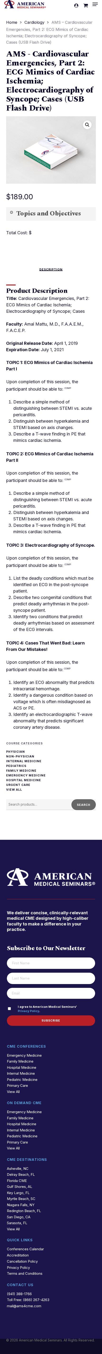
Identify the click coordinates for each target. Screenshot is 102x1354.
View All (14, 789)
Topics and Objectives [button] (48, 214)
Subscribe (51, 1020)
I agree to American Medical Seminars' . (47, 1009)
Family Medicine (21, 770)
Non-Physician (20, 756)
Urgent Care (18, 785)
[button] (95, 4)
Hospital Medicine (23, 780)
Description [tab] (51, 269)
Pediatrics (16, 766)
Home (11, 22)
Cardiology (34, 22)
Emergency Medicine (26, 775)
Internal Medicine (24, 761)
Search (83, 805)
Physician (15, 751)
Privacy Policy (28, 1011)
